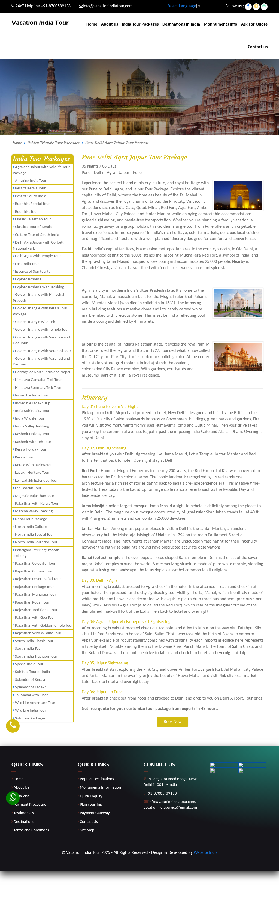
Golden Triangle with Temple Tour (42, 330)
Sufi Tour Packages (30, 718)
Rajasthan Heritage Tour (34, 587)
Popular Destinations (97, 779)
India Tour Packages (140, 24)
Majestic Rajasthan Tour (34, 496)
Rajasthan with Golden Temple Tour (44, 626)
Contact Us (89, 822)
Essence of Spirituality (32, 272)
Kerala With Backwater (33, 465)
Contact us (258, 47)
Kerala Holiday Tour (30, 450)
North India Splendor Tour (36, 542)
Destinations (24, 822)
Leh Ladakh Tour (28, 488)
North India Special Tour (34, 535)
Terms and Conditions (31, 830)
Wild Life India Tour (30, 711)
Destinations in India (181, 24)
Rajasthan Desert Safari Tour (38, 579)
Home (91, 24)
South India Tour (28, 649)
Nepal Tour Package (31, 519)
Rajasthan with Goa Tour (35, 618)
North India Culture (31, 527)
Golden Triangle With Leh (35, 322)
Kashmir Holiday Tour (32, 434)
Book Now (172, 722)
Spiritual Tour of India (32, 672)
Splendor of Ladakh (31, 687)
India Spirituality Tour (32, 411)
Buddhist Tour (26, 212)
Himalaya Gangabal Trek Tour (38, 380)
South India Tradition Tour (36, 657)
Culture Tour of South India (37, 235)
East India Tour (27, 264)
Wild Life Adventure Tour (35, 703)
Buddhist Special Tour (32, 204)
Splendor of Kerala (30, 680)
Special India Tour (29, 664)
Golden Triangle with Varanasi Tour (43, 351)
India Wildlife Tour (29, 419)
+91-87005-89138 (161, 794)
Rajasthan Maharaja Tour (35, 595)
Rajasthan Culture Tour (33, 571)
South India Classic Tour (34, 641)
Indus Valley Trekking (32, 426)
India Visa (21, 796)
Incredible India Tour (31, 395)
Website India (206, 853)
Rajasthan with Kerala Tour (37, 504)
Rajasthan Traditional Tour (36, 610)
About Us (21, 788)
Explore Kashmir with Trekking (39, 287)
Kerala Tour (24, 457)
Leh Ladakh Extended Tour (36, 481)
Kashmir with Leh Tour (33, 442)
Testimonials (24, 813)
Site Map (87, 830)
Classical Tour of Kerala (33, 227)
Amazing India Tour (30, 181)
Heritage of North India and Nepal (42, 372)
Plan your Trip (91, 805)
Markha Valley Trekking (34, 511)
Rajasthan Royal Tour (32, 603)
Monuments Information (100, 788)
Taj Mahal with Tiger (31, 695)
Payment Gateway (95, 813)
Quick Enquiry (91, 796)
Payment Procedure (30, 805)
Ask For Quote (254, 24)
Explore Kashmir (28, 279)
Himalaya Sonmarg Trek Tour (38, 388)
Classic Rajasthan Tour (33, 219)
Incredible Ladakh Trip (32, 403)
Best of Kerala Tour (30, 188)
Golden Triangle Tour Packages (54, 142)
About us (109, 24)
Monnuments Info (220, 24)
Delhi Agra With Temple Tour (38, 256)
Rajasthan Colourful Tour (35, 564)
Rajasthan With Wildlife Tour (38, 633)
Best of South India (30, 196)
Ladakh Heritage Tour (32, 473)
